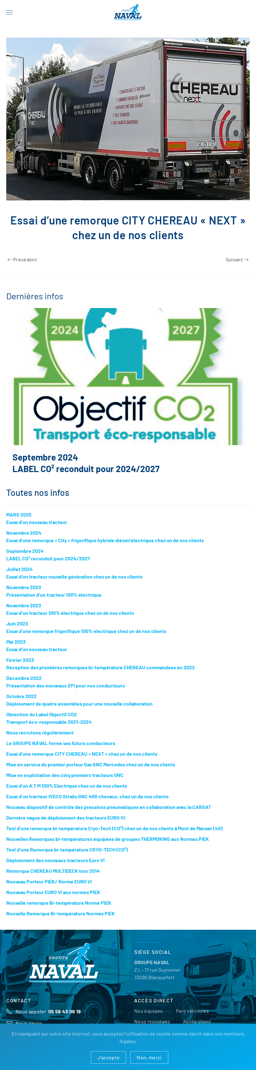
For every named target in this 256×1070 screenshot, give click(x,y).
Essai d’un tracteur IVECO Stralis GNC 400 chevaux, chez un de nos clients (87, 802)
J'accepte (108, 1057)
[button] (9, 12)
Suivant (234, 259)
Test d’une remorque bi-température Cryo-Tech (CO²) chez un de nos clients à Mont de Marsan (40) (114, 834)
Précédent (25, 259)
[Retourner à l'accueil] (128, 12)
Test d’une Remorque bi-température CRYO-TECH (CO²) (67, 856)
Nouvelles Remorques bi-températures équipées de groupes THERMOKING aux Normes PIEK (107, 845)
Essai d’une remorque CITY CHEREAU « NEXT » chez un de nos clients (81, 760)
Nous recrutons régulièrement (40, 739)
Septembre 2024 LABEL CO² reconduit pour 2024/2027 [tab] (135, 437)
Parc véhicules (192, 1017)
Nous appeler (48, 1018)
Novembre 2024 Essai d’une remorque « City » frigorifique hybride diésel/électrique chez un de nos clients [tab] (128, 437)
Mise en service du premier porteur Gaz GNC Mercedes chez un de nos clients (90, 771)
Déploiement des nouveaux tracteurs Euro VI (55, 866)
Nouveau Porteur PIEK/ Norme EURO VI (49, 888)
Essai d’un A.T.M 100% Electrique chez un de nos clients (66, 792)
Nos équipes (148, 1017)
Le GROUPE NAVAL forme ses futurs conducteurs (60, 749)
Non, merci (149, 1057)
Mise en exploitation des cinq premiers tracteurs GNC (65, 781)
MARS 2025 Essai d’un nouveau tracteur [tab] (120, 437)
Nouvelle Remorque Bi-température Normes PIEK (60, 920)
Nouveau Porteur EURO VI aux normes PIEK (53, 898)
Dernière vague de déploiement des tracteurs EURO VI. (66, 824)
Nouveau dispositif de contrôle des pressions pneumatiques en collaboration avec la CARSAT (108, 813)
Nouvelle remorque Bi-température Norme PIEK (58, 909)
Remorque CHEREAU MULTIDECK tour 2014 (53, 877)
